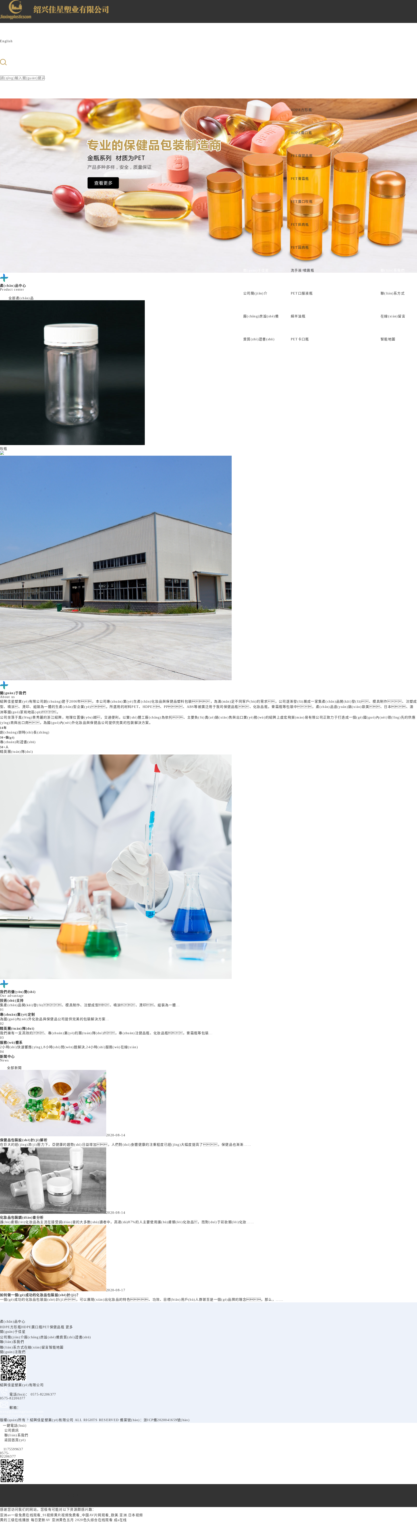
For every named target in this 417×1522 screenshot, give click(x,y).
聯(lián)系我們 (393, 270)
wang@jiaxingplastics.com (22, 1411)
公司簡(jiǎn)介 (255, 293)
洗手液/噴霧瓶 (302, 270)
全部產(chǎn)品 (21, 298)
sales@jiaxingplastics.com (21, 1415)
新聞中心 (335, 339)
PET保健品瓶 (302, 156)
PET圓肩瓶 (300, 247)
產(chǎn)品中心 (303, 87)
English (6, 41)
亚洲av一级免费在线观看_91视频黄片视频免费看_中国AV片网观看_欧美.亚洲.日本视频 (71, 1515)
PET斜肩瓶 (300, 224)
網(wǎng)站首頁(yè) (214, 339)
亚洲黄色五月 (63, 1520)
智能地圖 (388, 339)
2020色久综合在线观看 (93, 1520)
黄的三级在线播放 (14, 1520)
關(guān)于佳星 (256, 270)
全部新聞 (14, 1068)
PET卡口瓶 (300, 339)
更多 (69, 1327)
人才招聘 (361, 339)
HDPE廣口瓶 (301, 133)
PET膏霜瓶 (300, 179)
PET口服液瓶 (302, 293)
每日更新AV (41, 1520)
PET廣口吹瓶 (302, 201)
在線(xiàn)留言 (393, 316)
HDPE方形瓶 (301, 110)
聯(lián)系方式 (393, 293)
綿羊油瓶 (298, 316)
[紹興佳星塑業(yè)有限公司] (25, 15)
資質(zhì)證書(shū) (259, 339)
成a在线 (120, 1520)
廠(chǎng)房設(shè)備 (261, 316)
